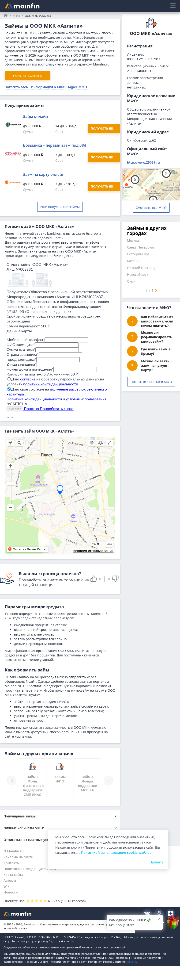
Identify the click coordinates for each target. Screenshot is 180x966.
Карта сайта (13, 874)
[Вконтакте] (147, 913)
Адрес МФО (77, 87)
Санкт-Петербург (140, 247)
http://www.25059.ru (143, 162)
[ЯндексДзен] (170, 913)
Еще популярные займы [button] (60, 206)
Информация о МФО (48, 87)
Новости (11, 892)
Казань (133, 261)
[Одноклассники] (159, 913)
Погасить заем (17, 87)
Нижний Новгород (141, 267)
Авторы (10, 880)
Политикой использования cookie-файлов (116, 852)
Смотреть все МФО (151, 207)
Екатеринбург (138, 254)
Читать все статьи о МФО (151, 382)
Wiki (7, 886)
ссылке (131, 962)
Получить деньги (27, 75)
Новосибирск (137, 274)
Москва (133, 240)
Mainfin (25, 913)
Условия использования (93, 550)
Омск (131, 281)
